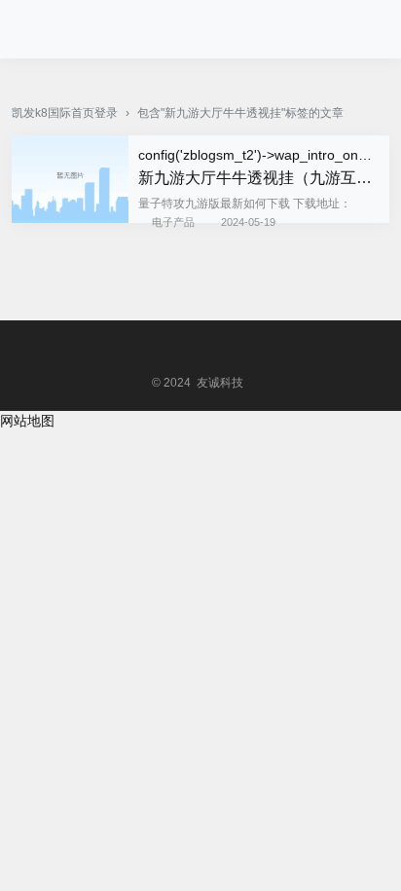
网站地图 (27, 420)
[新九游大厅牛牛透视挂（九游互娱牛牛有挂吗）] (70, 218)
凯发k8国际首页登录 (65, 113)
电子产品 (173, 222)
